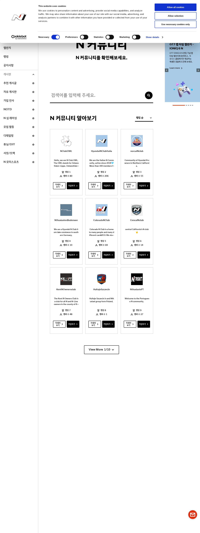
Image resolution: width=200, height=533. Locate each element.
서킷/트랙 (9, 153)
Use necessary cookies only (175, 24)
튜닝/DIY (9, 144)
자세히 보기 (57, 186)
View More (99, 349)
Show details (152, 37)
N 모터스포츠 (11, 162)
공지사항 (8, 65)
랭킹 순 (139, 118)
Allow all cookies (175, 7)
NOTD (8, 109)
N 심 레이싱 (10, 118)
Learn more (175, 68)
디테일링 (8, 135)
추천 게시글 (10, 83)
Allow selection (175, 16)
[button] (179, 105)
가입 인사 (9, 100)
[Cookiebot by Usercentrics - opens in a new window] (19, 37)
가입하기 (71, 186)
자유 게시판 (10, 91)
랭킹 (6, 56)
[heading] (19, 74)
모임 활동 (9, 127)
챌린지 (7, 48)
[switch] (84, 37)
